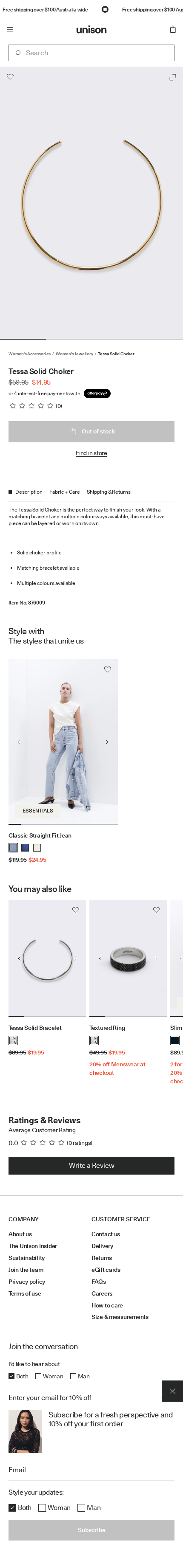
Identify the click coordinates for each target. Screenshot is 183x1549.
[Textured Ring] (128, 958)
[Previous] (19, 742)
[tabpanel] (91, 553)
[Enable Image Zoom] (173, 77)
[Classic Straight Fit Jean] (63, 742)
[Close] (172, 1391)
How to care (107, 1305)
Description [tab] (29, 492)
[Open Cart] (173, 29)
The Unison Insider (33, 1246)
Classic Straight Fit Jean (40, 835)
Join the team (26, 1269)
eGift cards (106, 1269)
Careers (102, 1293)
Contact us (106, 1234)
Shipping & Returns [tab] (109, 492)
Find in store (91, 453)
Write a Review (91, 1165)
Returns (102, 1257)
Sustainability (27, 1257)
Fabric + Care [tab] (64, 492)
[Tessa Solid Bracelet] (47, 958)
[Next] (107, 742)
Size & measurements (120, 1316)
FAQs (99, 1281)
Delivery (102, 1246)
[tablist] (91, 494)
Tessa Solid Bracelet (35, 1027)
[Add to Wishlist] (10, 77)
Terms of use (25, 1293)
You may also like (40, 889)
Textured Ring (107, 1027)
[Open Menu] (10, 29)
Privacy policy (27, 1281)
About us (20, 1234)
